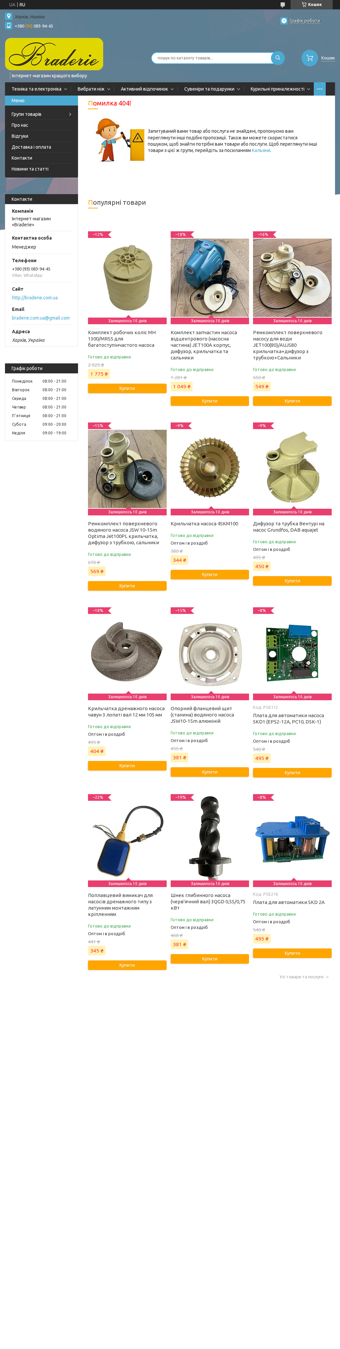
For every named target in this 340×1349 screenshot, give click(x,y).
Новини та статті (30, 169)
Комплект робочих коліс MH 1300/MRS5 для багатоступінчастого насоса (122, 339)
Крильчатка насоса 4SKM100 (204, 523)
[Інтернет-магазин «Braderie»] (54, 53)
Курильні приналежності (277, 89)
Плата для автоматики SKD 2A (289, 902)
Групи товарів (27, 114)
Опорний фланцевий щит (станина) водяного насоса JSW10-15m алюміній (202, 715)
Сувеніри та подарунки (209, 89)
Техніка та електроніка (36, 89)
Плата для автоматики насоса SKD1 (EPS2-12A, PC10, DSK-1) (288, 718)
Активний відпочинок (144, 89)
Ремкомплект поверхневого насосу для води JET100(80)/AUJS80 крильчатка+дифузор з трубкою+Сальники (287, 345)
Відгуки (20, 136)
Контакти (22, 158)
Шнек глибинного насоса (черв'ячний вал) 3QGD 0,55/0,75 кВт (208, 901)
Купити (127, 388)
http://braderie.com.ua (35, 297)
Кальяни (261, 150)
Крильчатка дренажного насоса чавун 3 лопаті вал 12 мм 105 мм (126, 711)
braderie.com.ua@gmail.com (41, 318)
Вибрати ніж (91, 89)
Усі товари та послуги (301, 977)
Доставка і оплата (31, 147)
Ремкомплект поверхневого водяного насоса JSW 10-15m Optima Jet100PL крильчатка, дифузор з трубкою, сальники (123, 533)
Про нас (20, 125)
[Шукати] (278, 58)
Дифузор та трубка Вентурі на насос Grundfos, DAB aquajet (288, 527)
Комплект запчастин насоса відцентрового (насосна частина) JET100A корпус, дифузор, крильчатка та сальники (204, 345)
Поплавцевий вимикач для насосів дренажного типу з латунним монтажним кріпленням (120, 904)
